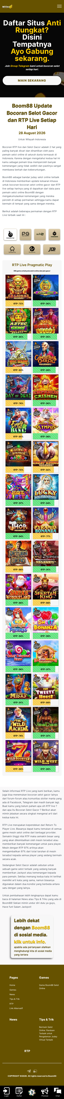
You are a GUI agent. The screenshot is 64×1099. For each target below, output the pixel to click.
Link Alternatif (16, 1008)
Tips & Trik (14, 999)
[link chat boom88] (35, 1072)
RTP (11, 1004)
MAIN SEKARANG (32, 80)
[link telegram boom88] (29, 1072)
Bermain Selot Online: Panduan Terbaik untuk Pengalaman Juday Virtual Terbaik (48, 1033)
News (12, 994)
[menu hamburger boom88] (59, 6)
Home (12, 985)
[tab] (10, 234)
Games (13, 990)
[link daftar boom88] (7, 6)
